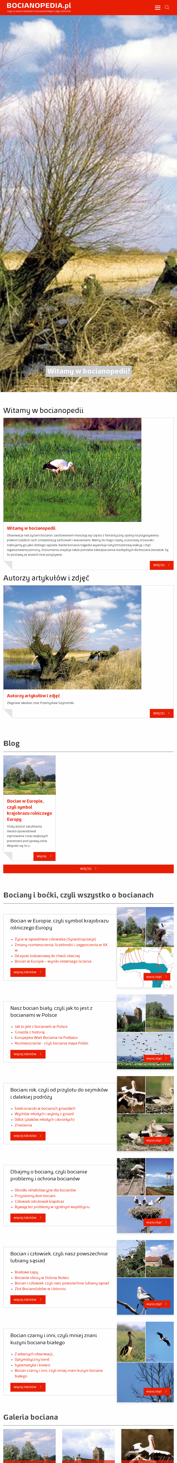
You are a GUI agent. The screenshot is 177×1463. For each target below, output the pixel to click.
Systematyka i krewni (32, 1365)
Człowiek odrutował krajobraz (39, 1201)
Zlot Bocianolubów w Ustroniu (40, 1289)
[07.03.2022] (29, 775)
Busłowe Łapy (26, 1272)
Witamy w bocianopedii (31, 528)
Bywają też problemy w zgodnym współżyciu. (52, 1207)
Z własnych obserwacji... (34, 1354)
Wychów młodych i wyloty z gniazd (44, 1114)
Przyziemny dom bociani (35, 1196)
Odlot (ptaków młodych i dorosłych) (45, 1119)
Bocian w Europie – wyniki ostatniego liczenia (53, 961)
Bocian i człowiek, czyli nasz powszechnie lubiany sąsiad (62, 1283)
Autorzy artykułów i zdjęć (33, 696)
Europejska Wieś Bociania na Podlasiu (46, 1037)
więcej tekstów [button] (25, 972)
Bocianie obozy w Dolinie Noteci (42, 1278)
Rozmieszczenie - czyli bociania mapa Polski (51, 1043)
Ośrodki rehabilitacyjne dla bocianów (45, 1190)
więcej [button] (42, 856)
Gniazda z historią (29, 1032)
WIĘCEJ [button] (159, 565)
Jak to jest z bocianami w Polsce (41, 1026)
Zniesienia (23, 1125)
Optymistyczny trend (32, 1359)
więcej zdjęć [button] (154, 977)
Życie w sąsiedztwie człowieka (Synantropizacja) (55, 939)
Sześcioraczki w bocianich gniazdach (45, 1108)
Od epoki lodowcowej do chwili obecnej (47, 956)
